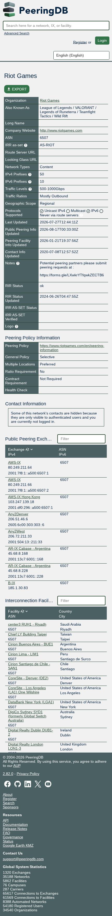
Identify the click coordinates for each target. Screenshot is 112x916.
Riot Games (49, 100)
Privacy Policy (28, 774)
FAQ (6, 833)
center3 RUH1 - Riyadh (27, 624)
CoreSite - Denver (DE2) (28, 678)
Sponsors (10, 807)
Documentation (15, 824)
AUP (16, 766)
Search (9, 803)
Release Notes (15, 829)
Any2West (16, 531)
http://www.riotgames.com (61, 130)
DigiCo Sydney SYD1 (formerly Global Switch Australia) (27, 716)
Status (8, 841)
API (6, 820)
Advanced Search (16, 33)
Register (80, 42)
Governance (13, 837)
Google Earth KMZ (18, 845)
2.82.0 (8, 774)
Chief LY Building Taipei (27, 634)
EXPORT (17, 89)
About (8, 794)
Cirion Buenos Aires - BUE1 (30, 644)
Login (102, 40)
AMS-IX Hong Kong (24, 497)
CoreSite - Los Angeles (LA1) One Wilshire (27, 690)
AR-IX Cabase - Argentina (29, 548)
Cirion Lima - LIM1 (23, 654)
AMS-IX (14, 462)
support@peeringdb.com (23, 859)
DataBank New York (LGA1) (31, 702)
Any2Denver (18, 514)
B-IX (11, 583)
